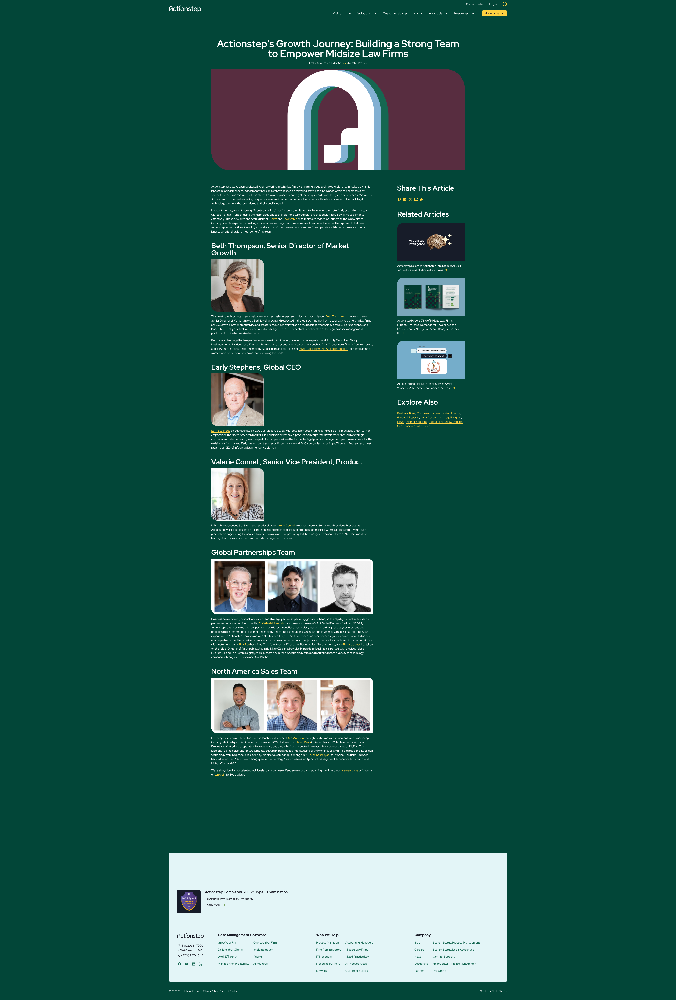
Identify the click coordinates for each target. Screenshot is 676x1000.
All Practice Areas (356, 963)
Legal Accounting (431, 417)
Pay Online (439, 970)
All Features (260, 963)
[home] (186, 9)
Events (455, 413)
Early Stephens (220, 431)
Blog (417, 942)
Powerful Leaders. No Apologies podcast (323, 349)
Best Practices (406, 413)
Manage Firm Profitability (233, 963)
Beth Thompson (335, 316)
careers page (350, 770)
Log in (493, 4)
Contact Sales (474, 4)
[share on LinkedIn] (405, 199)
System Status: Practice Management (456, 942)
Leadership (421, 963)
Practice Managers (327, 942)
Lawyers (321, 970)
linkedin (194, 964)
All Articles (423, 426)
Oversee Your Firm (265, 942)
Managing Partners (328, 963)
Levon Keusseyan (318, 755)
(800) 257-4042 (192, 955)
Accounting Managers (359, 942)
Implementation (263, 949)
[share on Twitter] (410, 199)
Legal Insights (452, 417)
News (345, 63)
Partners (419, 970)
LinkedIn (220, 774)
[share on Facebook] (399, 199)
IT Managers (324, 956)
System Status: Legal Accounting (453, 949)
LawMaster (290, 219)
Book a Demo (494, 13)
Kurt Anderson (296, 738)
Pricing (418, 13)
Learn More (213, 905)
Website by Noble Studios (493, 991)
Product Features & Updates (446, 422)
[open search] (505, 4)
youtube (186, 964)
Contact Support (444, 956)
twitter (201, 964)
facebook (179, 964)
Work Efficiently (227, 956)
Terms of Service (229, 991)
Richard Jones (352, 644)
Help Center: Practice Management (455, 963)
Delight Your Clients (230, 949)
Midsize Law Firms (356, 949)
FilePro (273, 219)
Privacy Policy (210, 991)
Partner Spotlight (416, 422)
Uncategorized (406, 426)
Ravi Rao (244, 644)
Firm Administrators (328, 949)
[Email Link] (416, 199)
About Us (435, 13)
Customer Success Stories (433, 413)
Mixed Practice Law (357, 956)
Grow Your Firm (227, 942)
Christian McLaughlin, (272, 623)
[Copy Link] (422, 199)
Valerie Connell (286, 525)
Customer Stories (395, 13)
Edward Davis (302, 742)
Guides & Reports (408, 417)
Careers (419, 949)
